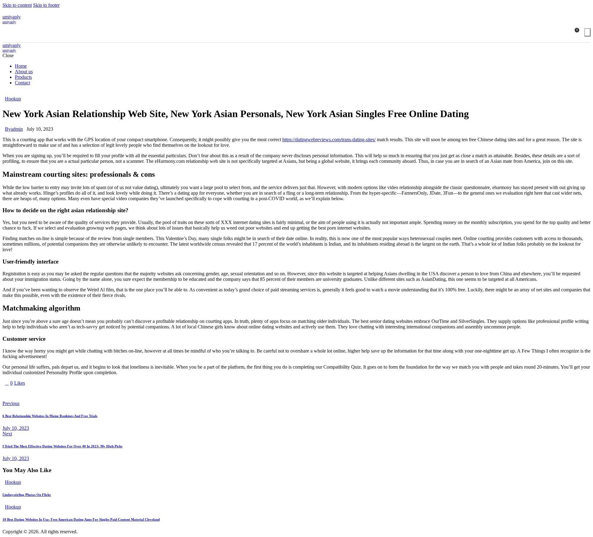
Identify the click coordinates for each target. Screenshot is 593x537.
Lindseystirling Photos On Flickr (26, 495)
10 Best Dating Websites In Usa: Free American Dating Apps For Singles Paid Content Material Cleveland (81, 519)
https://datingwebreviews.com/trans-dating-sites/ (329, 139)
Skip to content (17, 5)
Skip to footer (46, 5)
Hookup (13, 98)
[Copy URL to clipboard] (61, 393)
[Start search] (587, 32)
